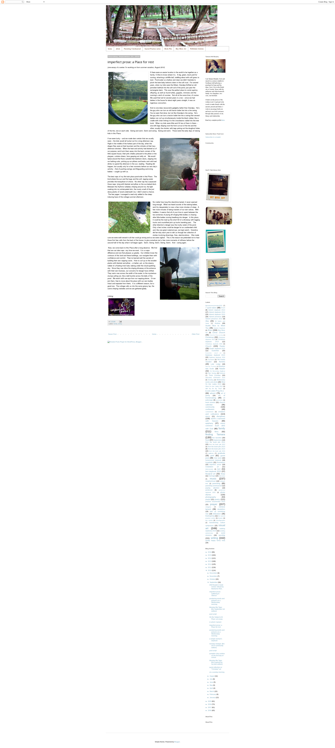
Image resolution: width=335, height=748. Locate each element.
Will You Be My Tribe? (213, 388)
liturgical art (210, 474)
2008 (210, 704)
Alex (207, 321)
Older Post (195, 334)
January (213, 697)
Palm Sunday (212, 373)
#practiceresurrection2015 (213, 305)
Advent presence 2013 (213, 319)
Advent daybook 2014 (217, 312)
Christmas (209, 337)
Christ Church (219, 332)
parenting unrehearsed (213, 486)
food (207, 440)
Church (208, 346)
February (213, 694)
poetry (217, 499)
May (211, 685)
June (212, 682)
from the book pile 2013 (216, 447)
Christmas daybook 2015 (213, 344)
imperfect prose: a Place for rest (215, 626)
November (213, 576)
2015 (210, 555)
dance (207, 416)
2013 (210, 561)
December (213, 573)
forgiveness (218, 440)
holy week (218, 458)
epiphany (209, 423)
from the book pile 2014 (216, 449)
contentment (209, 412)
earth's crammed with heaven (215, 419)
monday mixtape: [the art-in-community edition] (217, 646)
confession (209, 409)
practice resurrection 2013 (215, 501)
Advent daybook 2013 (216, 310)
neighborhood (210, 481)
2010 (210, 570)
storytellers (221, 509)
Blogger (177, 742)
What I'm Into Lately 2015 (214, 386)
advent (213, 393)
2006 (210, 710)
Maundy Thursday (210, 366)
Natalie (222, 369)
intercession (209, 469)
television (217, 514)
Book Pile (168, 48)
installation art (212, 467)
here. (223, 120)
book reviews (210, 402)
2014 (210, 558)
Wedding (210, 380)
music (213, 478)
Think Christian (215, 375)
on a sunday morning (216, 672)
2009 (210, 701)
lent (218, 469)
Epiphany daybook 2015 (215, 355)
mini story (222, 476)
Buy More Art (181, 48)
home (110, 48)
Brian (210, 330)
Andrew (217, 323)
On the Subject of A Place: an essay (216, 618)
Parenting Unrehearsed (132, 48)
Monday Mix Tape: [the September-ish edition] (217, 609)
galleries (211, 453)
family (115, 324)
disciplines (221, 416)
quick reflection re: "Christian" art (215, 668)
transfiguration (220, 520)
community (209, 407)
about (118, 48)
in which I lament (215, 622)
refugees (208, 507)
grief (212, 455)
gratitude (221, 453)
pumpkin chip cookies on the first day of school (217, 655)
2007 (210, 707)
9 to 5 (223, 308)
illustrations (221, 462)
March (212, 691)
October (213, 579)
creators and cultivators (215, 413)
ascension (219, 400)
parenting (216, 483)
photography (210, 497)
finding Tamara (215, 434)
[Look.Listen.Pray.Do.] (214, 391)
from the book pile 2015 (217, 451)
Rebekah (222, 373)
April (211, 688)
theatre (220, 518)
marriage (212, 476)
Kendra (222, 362)
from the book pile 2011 (215, 442)
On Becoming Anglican (217, 371)
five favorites (216, 438)
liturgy (223, 474)
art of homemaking (215, 396)
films (216, 432)
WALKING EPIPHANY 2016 (215, 377)
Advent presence (215, 317)
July (211, 679)
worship (222, 535)
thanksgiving (209, 516)
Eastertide (215, 351)
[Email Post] (120, 321)
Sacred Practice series (153, 48)
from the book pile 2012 (217, 444)
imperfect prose (215, 464)
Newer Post (112, 334)
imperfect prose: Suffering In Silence (215, 593)
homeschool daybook (213, 460)
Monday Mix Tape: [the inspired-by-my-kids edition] (216, 662)
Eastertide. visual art (213, 353)
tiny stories (209, 520)
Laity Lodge (215, 364)
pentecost (208, 490)
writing (120, 324)
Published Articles (197, 48)
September (214, 582)
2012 (210, 564)
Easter (222, 346)
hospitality (209, 462)
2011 (210, 567)
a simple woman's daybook (215, 640)
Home (154, 334)
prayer (213, 504)
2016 (210, 552)
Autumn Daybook (219, 328)
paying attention (212, 488)
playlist (207, 499)
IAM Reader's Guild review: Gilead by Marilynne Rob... (216, 587)
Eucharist (211, 359)
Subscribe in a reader (213, 137)
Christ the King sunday (216, 335)
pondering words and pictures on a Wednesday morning (217, 601)
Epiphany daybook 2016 (217, 357)
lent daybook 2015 (213, 471)
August (212, 676)
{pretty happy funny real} (215, 540)
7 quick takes (210, 308)
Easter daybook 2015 (217, 348)
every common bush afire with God (215, 426)
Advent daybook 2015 (217, 314)
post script (213, 614)
